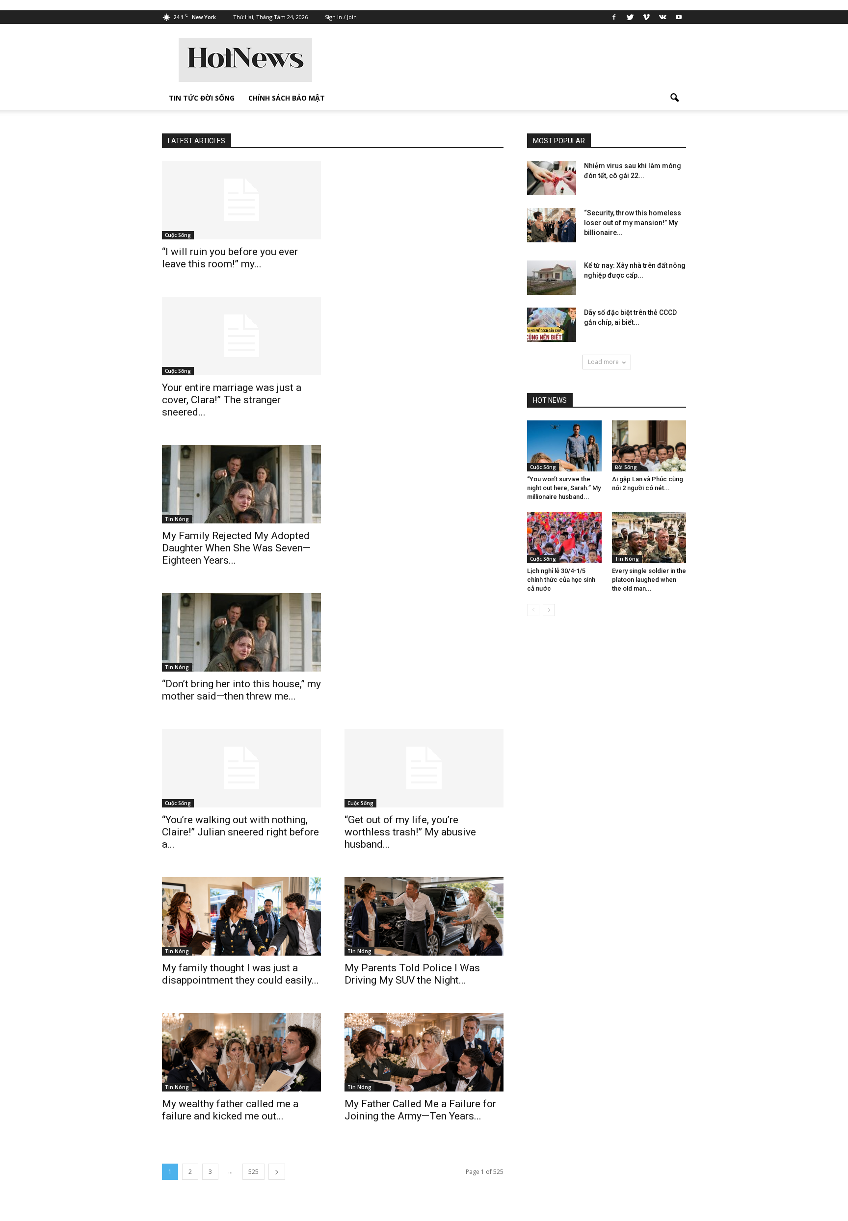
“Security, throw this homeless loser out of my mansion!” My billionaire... (632, 222)
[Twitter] (630, 17)
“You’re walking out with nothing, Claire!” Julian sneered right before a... (240, 832)
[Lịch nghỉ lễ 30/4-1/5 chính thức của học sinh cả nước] (564, 537)
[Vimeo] (646, 17)
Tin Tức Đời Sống (202, 98)
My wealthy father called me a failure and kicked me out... (230, 1110)
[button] (674, 98)
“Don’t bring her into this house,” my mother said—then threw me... (241, 690)
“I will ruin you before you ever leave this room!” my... (230, 258)
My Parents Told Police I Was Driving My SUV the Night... (412, 974)
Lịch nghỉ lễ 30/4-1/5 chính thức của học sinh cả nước (561, 579)
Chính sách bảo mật (286, 98)
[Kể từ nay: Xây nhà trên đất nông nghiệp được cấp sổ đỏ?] (551, 277)
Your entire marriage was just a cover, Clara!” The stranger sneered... (231, 400)
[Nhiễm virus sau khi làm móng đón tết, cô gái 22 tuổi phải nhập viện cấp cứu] (551, 178)
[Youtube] (678, 17)
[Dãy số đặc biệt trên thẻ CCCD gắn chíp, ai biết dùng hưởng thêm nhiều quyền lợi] (551, 325)
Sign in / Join (341, 17)
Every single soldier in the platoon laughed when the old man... (649, 579)
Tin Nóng (177, 519)
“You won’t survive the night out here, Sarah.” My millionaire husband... (564, 487)
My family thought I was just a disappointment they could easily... (240, 974)
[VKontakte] (662, 17)
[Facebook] (614, 17)
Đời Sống (626, 467)
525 (253, 1172)
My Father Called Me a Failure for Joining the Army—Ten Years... (420, 1110)
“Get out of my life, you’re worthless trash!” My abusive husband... (410, 832)
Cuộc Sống (178, 235)
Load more (603, 362)
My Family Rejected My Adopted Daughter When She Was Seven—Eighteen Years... (236, 548)
